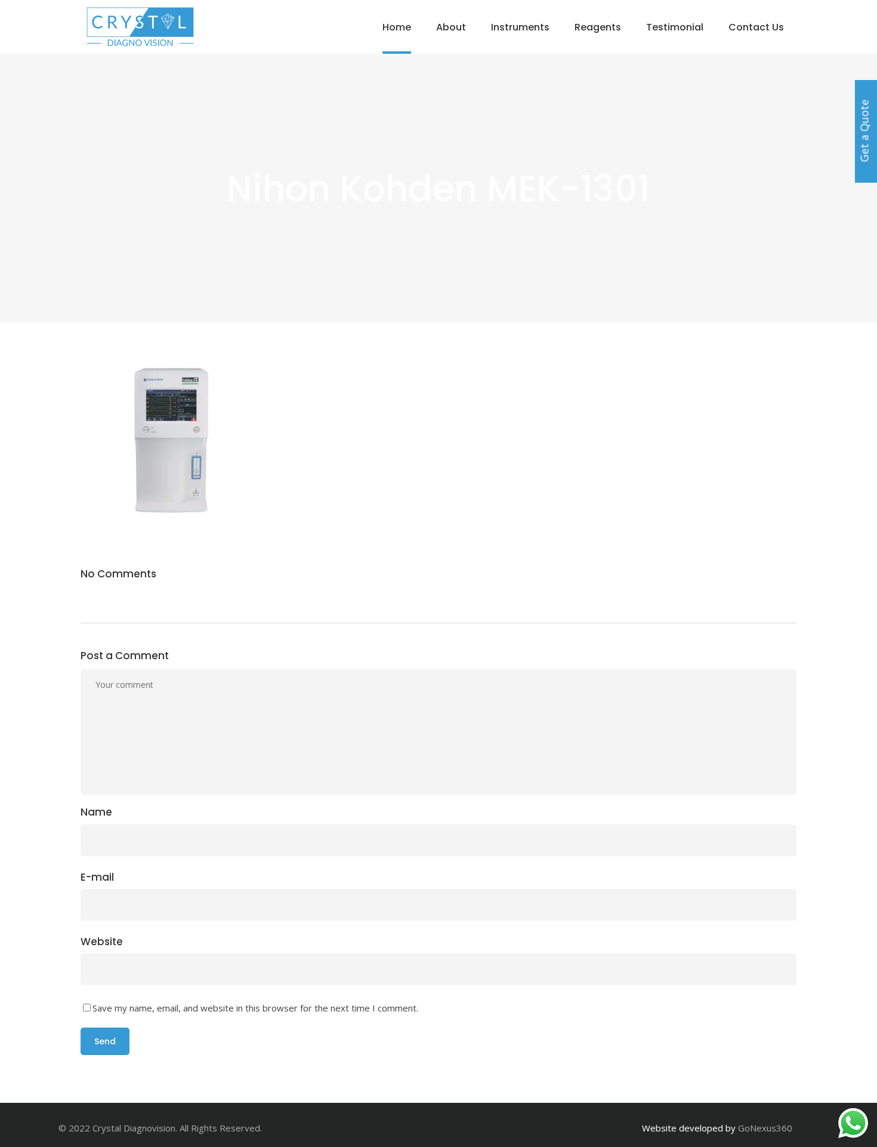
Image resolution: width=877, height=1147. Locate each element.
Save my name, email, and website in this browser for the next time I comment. (255, 1008)
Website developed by (689, 1128)
